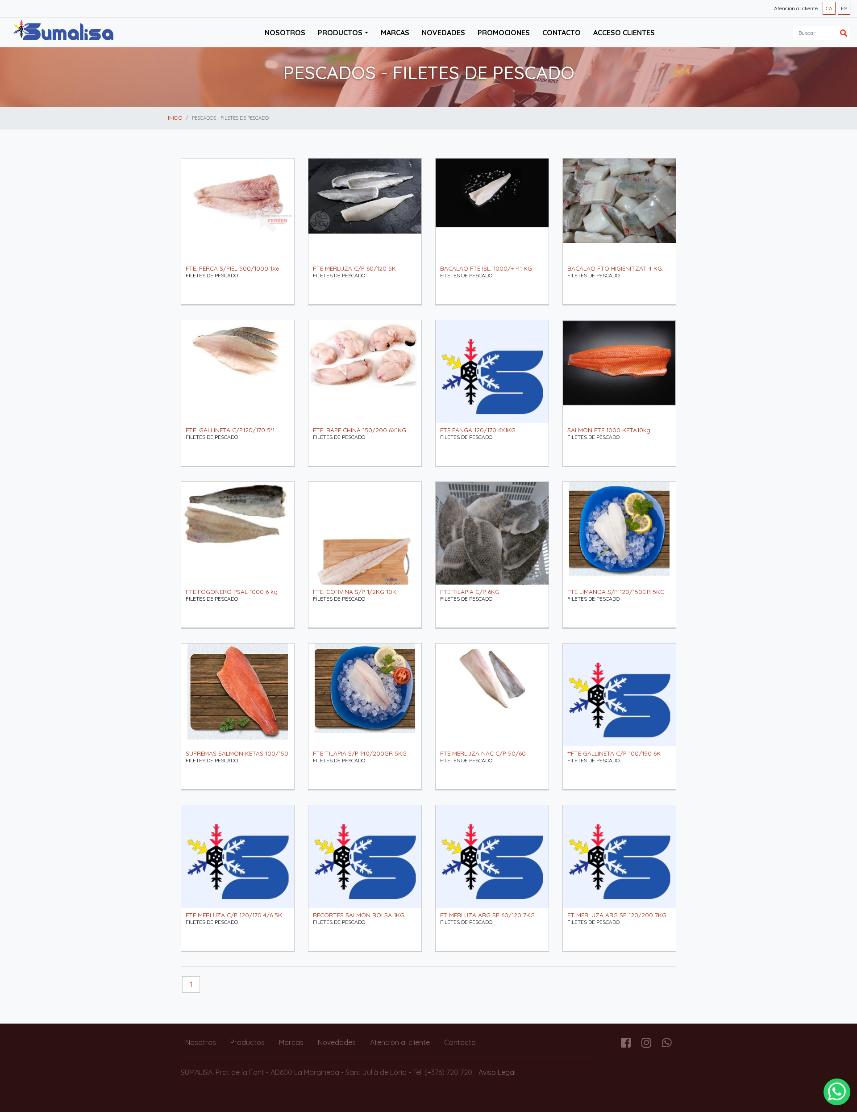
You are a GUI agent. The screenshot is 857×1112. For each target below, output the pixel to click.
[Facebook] (625, 1044)
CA (829, 8)
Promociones (504, 32)
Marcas (395, 32)
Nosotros (285, 32)
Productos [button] (340, 32)
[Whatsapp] (666, 1044)
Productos (247, 1042)
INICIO (175, 118)
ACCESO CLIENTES (624, 32)
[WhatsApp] (837, 1092)
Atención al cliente (796, 8)
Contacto (561, 32)
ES (844, 8)
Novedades (443, 32)
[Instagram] (646, 1044)
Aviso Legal (497, 1072)
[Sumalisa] (63, 31)
